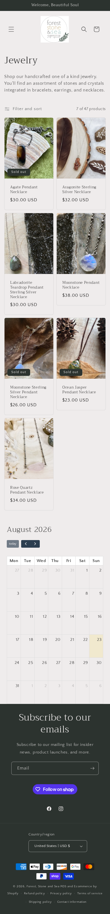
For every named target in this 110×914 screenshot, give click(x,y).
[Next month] (35, 544)
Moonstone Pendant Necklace (81, 285)
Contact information (72, 902)
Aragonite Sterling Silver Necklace (79, 190)
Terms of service (90, 893)
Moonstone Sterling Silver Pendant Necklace (28, 392)
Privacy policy (61, 893)
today (12, 543)
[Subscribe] (92, 768)
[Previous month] (26, 544)
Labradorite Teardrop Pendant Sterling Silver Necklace (27, 289)
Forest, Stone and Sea (43, 886)
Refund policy (34, 893)
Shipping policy (40, 902)
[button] (11, 29)
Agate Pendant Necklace (24, 190)
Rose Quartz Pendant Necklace (27, 490)
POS (63, 886)
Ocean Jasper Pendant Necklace (79, 390)
